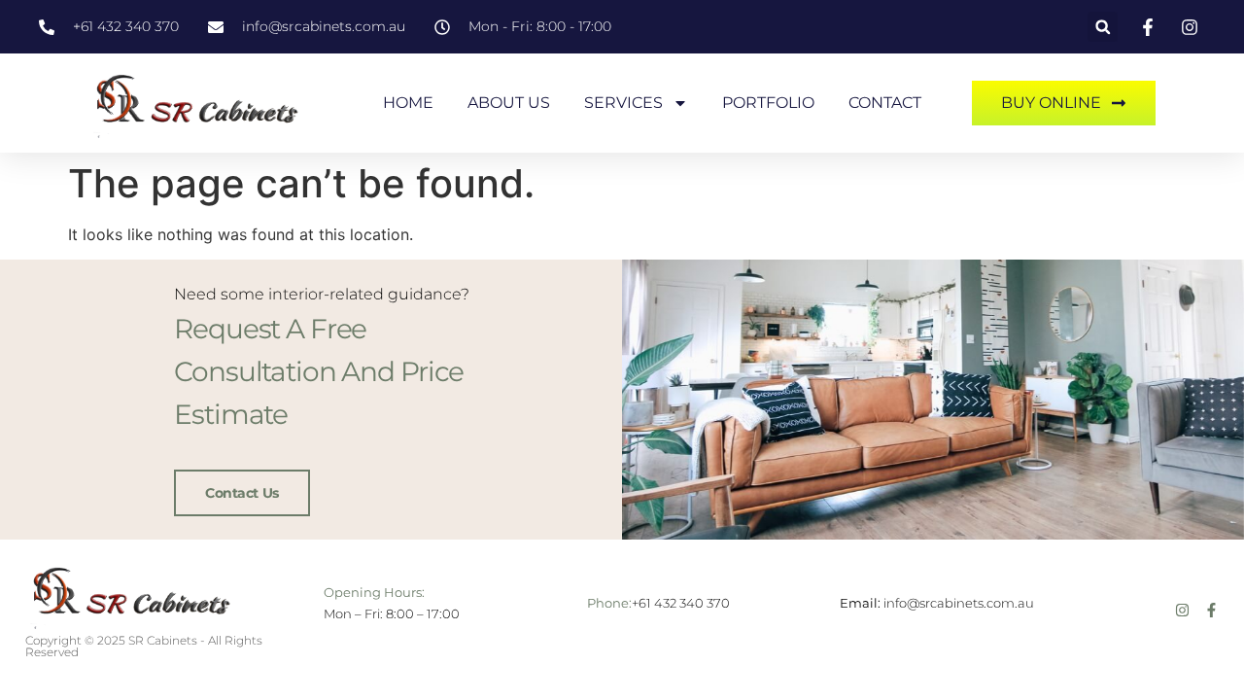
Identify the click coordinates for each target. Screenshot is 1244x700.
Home (408, 102)
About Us (508, 102)
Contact (884, 102)
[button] (1103, 27)
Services (623, 102)
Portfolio (768, 102)
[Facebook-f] (1211, 610)
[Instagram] (1182, 610)
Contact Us (242, 493)
